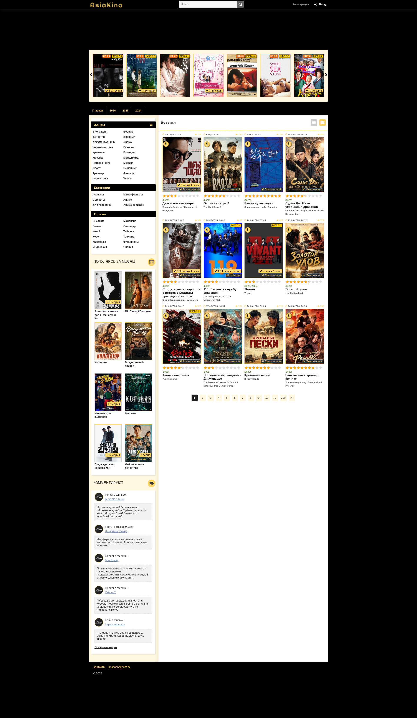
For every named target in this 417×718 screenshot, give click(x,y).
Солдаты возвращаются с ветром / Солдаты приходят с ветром (181, 295)
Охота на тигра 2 (216, 205)
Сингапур (129, 226)
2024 (138, 110)
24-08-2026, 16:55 (297, 134)
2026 (113, 110)
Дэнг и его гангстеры (180, 207)
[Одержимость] (175, 75)
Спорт (97, 168)
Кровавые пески (257, 376)
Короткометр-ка (103, 147)
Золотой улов (296, 290)
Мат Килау (111, 560)
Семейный (130, 168)
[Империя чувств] (242, 75)
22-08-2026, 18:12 (174, 306)
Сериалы (99, 199)
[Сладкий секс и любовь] (275, 75)
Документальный (104, 142)
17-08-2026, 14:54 (215, 306)
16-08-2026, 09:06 (256, 306)
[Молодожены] (208, 75)
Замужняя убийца (116, 531)
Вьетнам (98, 221)
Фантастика (100, 178)
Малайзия (129, 221)
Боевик (128, 131)
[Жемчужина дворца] (309, 75)
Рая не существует (261, 205)
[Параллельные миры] (141, 75)
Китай (96, 231)
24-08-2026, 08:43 (215, 220)
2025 (125, 110)
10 (197, 196)
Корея (96, 236)
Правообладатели (119, 667)
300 (283, 397)
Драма (127, 142)
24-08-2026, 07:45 (256, 220)
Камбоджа (99, 241)
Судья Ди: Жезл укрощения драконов (304, 208)
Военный (129, 136)
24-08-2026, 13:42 (174, 220)
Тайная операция (175, 376)
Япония (128, 247)
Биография (100, 131)
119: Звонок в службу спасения (220, 294)
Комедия (129, 152)
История (128, 147)
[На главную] (110, 3)
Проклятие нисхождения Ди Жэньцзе (222, 380)
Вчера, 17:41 (213, 134)
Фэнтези (128, 173)
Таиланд (128, 236)
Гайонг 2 (110, 592)
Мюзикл (128, 162)
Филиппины (131, 241)
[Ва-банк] (108, 75)
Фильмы (98, 194)
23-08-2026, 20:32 (297, 220)
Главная (97, 110)
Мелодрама (131, 157)
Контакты (99, 667)
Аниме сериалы (133, 205)
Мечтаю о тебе (114, 499)
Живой (249, 290)
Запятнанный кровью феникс (303, 380)
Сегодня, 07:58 (173, 134)
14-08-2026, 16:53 (297, 306)
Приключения (102, 162)
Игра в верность (115, 624)
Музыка (98, 157)
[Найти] (240, 4)
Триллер (98, 173)
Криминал (99, 152)
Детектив (99, 136)
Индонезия (100, 247)
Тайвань (128, 231)
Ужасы (127, 178)
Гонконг (98, 226)
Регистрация (301, 4)
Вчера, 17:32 (254, 134)
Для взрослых (102, 205)
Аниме (127, 199)
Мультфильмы (133, 194)
